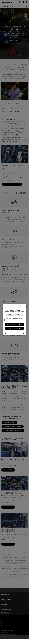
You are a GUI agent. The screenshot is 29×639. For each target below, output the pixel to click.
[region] (14, 319)
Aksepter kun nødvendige (14, 328)
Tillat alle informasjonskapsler (14, 324)
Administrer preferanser (14, 332)
